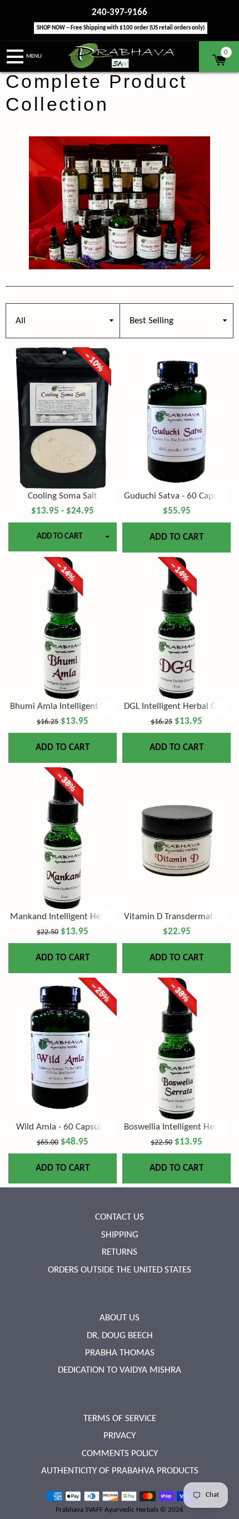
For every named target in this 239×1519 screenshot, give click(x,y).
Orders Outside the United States (119, 1270)
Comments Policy (120, 1453)
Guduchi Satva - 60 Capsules (178, 496)
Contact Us (119, 1217)
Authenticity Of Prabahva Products (119, 1471)
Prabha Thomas (120, 1353)
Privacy (119, 1436)
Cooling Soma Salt (62, 496)
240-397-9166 (119, 12)
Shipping (119, 1235)
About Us (119, 1318)
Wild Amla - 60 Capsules (62, 1127)
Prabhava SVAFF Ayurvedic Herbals (107, 1509)
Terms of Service (119, 1418)
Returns (119, 1252)
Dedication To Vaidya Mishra (119, 1370)
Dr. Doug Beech (120, 1335)
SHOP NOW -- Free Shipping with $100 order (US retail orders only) (121, 28)
